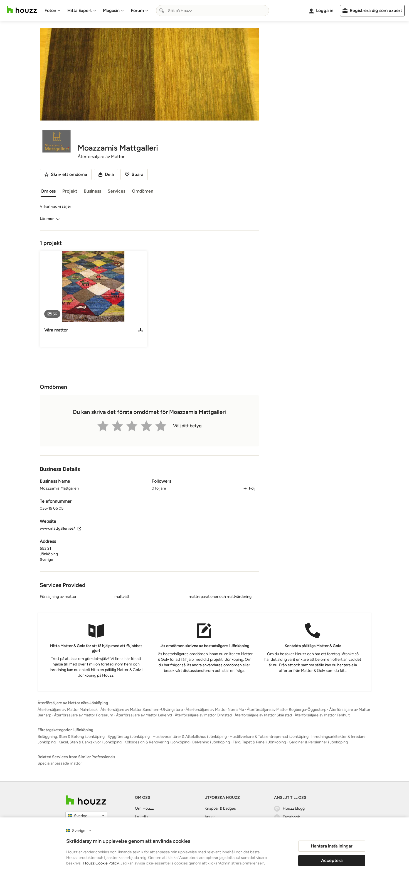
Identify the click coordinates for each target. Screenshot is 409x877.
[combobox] (212, 10)
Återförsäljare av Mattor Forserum (83, 715)
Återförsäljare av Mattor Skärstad (263, 715)
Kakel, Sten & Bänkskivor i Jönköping (90, 742)
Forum (137, 10)
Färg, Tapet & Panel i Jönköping (259, 742)
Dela (109, 174)
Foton (50, 10)
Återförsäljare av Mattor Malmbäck (68, 709)
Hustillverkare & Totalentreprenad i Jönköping (269, 736)
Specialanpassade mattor (60, 763)
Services (116, 191)
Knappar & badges (220, 808)
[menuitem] (52, 10)
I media (141, 816)
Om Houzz (144, 808)
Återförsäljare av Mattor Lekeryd (144, 715)
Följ (252, 488)
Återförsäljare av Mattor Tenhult (322, 715)
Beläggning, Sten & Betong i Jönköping (71, 736)
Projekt (69, 191)
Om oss (48, 191)
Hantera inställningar (332, 846)
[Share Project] (140, 330)
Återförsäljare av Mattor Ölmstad (203, 715)
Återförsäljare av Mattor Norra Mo (215, 709)
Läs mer (47, 218)
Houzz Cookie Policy (101, 863)
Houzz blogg (294, 808)
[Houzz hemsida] (21, 9)
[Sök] (161, 10)
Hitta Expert (79, 10)
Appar (209, 816)
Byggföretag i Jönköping (128, 736)
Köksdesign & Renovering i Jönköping (156, 742)
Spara (137, 174)
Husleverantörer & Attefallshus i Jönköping (189, 736)
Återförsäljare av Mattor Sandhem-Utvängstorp (141, 709)
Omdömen (142, 191)
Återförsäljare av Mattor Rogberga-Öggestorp (286, 709)
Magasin (111, 10)
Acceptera (332, 860)
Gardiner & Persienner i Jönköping (318, 742)
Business (92, 191)
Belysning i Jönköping (211, 742)
